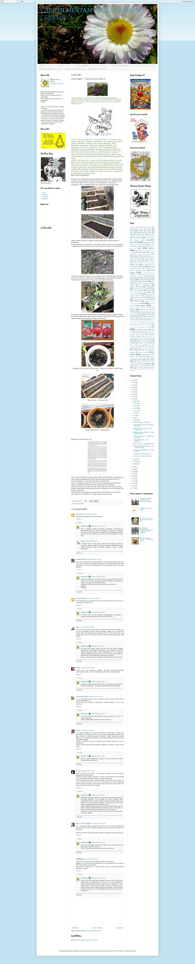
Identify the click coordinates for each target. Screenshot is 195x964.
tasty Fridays (150, 360)
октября (135, 406)
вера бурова (134, 232)
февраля (136, 461)
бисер (132, 230)
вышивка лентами (148, 242)
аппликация (142, 229)
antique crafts (134, 287)
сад (77, 503)
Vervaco (140, 365)
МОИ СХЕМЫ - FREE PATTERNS (75, 69)
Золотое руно (144, 250)
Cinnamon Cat (148, 301)
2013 (133, 476)
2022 (133, 389)
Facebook (45, 196)
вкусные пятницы (135, 238)
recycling (145, 344)
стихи (131, 281)
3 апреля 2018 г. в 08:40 (98, 576)
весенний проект (146, 232)
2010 (133, 483)
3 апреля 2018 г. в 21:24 (87, 730)
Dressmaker (146, 311)
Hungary (145, 319)
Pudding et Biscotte (81, 559)
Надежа (78, 667)
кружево (144, 256)
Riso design (149, 346)
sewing (132, 352)
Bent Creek (133, 292)
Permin (142, 341)
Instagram (45, 198)
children (151, 299)
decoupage (142, 309)
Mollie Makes (148, 336)
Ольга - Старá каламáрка (83, 823)
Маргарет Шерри (148, 257)
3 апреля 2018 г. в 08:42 (98, 612)
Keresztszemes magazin (148, 323)
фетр (152, 281)
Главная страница (97, 928)
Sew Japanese (148, 350)
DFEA (150, 309)
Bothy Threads (149, 294)
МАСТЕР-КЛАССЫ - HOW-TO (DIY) (50, 69)
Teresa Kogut (149, 361)
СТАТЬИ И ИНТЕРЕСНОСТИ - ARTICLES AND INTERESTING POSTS (132, 65)
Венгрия (149, 230)
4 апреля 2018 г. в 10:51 (98, 795)
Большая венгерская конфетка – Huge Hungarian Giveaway (146, 500)
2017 (133, 467)
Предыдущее (119, 928)
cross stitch (140, 305)
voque (137, 368)
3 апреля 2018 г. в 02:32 (93, 598)
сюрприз (145, 281)
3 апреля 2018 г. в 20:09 (96, 696)
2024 (133, 385)
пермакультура (134, 268)
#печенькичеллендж (135, 227)
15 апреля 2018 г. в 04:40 (91, 859)
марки (131, 259)
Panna (144, 339)
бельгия (149, 229)
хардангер (143, 283)
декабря (135, 401)
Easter (136, 312)
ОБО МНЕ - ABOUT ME (46, 65)
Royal (142, 348)
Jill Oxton (137, 321)
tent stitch (141, 361)
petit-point (132, 343)
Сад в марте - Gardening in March (142, 456)
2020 (133, 394)
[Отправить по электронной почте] (90, 501)
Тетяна (78, 730)
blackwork (141, 292)
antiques (135, 288)
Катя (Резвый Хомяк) (82, 696)
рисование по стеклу (135, 274)
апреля (135, 420)
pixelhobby (144, 343)
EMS (151, 312)
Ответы (80, 522)
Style (145, 358)
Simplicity (143, 354)
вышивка (136, 240)
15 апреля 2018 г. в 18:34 (98, 878)
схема (137, 281)
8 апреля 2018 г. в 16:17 (98, 842)
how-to (138, 319)
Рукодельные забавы (135, 276)
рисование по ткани (148, 274)
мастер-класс (141, 259)
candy (145, 297)
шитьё (132, 285)
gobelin (132, 318)
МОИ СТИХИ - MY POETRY (97, 69)
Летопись (139, 257)
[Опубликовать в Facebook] (96, 501)
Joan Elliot (144, 321)
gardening (81, 503)
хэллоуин (150, 283)
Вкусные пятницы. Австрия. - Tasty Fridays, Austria (146, 539)
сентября (136, 408)
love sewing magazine (141, 329)
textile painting (133, 363)
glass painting (149, 316)
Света (78, 627)
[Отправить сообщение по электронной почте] (85, 501)
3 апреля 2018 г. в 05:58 (88, 667)
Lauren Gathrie (133, 327)
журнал (137, 250)
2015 (133, 471)
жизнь (151, 248)
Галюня (78, 771)
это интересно (145, 285)
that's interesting (145, 363)
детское (143, 246)
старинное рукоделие (145, 279)
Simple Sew (142, 352)
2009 (133, 486)
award (134, 290)
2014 (133, 474)
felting (139, 314)
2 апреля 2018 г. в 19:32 (90, 514)
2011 (133, 481)
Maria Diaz (134, 332)
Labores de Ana (142, 324)
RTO (148, 348)
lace (150, 324)
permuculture (149, 341)
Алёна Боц (79, 514)
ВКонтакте (45, 194)
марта (135, 459)
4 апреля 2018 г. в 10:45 (98, 713)
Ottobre (132, 339)
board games (133, 294)
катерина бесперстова (142, 254)
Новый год (134, 264)
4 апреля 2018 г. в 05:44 (88, 771)
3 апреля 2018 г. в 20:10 (91, 541)
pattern (150, 339)
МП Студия (151, 261)
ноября (135, 403)
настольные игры (136, 262)
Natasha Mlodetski (141, 338)
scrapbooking (137, 350)
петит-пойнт (144, 268)
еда (139, 248)
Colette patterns (134, 303)
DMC (140, 311)
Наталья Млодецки (148, 262)
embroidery (144, 312)
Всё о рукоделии (150, 237)
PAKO (138, 339)
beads (141, 290)
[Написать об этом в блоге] (92, 501)
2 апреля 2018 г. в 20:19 (98, 526)
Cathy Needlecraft (137, 299)
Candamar (139, 297)
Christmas (136, 301)
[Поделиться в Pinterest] (98, 501)
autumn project (150, 288)
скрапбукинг (140, 278)
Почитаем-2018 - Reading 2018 (142, 453)
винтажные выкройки (146, 236)
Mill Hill (145, 334)
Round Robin (134, 348)
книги (152, 254)
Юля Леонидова (81, 598)
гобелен (143, 244)
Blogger (134, 951)
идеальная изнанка (140, 252)
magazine (142, 331)
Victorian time (149, 365)
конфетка (136, 256)
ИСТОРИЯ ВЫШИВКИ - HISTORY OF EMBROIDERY (90, 65)
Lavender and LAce (145, 327)
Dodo (82, 541)
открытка (143, 266)
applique (142, 288)
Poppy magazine (134, 344)
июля (135, 413)
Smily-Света (84, 526)
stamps (139, 358)
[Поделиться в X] (94, 501)
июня (135, 415)
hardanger (149, 318)
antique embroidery (147, 287)
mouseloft (132, 338)
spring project (142, 356)
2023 (133, 387)
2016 (133, 469)
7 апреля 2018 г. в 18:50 (98, 823)
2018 (133, 399)
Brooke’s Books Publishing (137, 295)
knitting (133, 324)
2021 (133, 392)
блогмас (140, 230)
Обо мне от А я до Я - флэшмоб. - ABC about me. (146, 519)
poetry (150, 343)
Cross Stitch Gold (143, 307)
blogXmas (148, 292)
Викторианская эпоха (137, 234)
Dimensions (133, 311)
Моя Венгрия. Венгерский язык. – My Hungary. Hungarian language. (146, 530)
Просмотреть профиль (56, 83)
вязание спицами (134, 244)
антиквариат (133, 229)
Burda (150, 295)
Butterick (132, 297)
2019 (133, 396)
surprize (139, 360)
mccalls (152, 332)
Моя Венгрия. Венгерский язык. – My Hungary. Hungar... (143, 446)
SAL (153, 348)
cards (152, 297)
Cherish (145, 299)
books (140, 294)
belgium (149, 290)
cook (142, 303)
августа (135, 410)
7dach (44, 192)
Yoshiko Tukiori (144, 368)
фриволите (135, 283)
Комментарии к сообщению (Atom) (91, 930)
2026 (133, 380)
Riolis (139, 346)
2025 (133, 382)
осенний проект (134, 266)
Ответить (78, 519)
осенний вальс (147, 264)
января (135, 464)
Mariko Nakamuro (144, 332)
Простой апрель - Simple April (141, 422)
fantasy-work (133, 314)
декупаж (137, 246)
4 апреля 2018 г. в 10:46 (98, 756)
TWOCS (132, 365)
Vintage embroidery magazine (140, 367)
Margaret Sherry (150, 331)
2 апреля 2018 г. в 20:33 (94, 559)
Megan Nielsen (136, 334)
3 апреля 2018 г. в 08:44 (98, 646)
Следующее (75, 928)
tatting (135, 361)
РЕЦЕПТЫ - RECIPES (64, 65)
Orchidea (150, 338)
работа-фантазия (147, 272)
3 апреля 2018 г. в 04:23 (87, 627)
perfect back (133, 341)
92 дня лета (147, 227)
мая (134, 418)
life (153, 327)
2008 (133, 488)
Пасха (151, 266)
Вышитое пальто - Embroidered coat (143, 443)
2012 (133, 478)
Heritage (132, 319)
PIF (139, 343)
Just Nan (137, 323)
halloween (141, 318)
